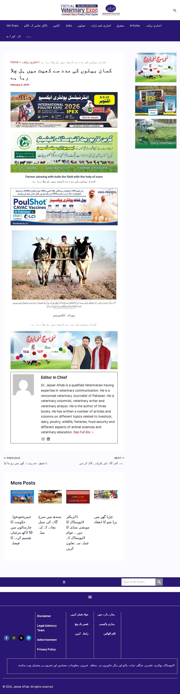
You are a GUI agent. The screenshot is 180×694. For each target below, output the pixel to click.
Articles (135, 25)
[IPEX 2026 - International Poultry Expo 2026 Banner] (64, 109)
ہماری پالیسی (107, 624)
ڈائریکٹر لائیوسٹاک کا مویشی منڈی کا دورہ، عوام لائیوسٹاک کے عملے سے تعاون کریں (77, 532)
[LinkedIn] (48, 439)
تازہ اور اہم (13, 36)
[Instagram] (43, 439)
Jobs (68, 25)
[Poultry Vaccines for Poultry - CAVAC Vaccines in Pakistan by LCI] (64, 206)
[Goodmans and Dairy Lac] (64, 350)
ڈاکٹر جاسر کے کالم (35, 25)
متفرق (120, 25)
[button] (174, 10)
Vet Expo (12, 25)
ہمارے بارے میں (107, 614)
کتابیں (56, 25)
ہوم (29, 36)
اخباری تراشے (153, 25)
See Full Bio (81, 432)
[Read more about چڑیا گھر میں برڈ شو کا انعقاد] (105, 494)
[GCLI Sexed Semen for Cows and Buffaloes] (64, 152)
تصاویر (81, 25)
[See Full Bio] (92, 432)
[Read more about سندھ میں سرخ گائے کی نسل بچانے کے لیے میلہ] (50, 496)
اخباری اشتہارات (101, 25)
